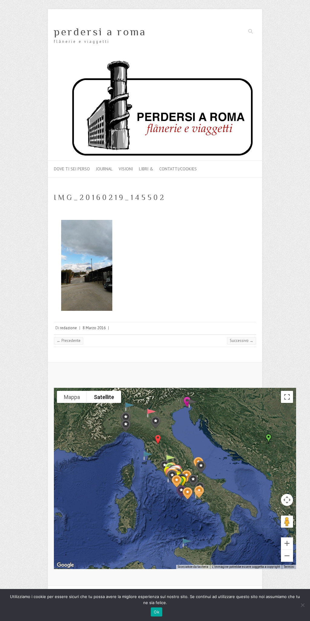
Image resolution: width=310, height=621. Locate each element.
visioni (126, 169)
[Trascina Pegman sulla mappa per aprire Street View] (287, 522)
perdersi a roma (100, 32)
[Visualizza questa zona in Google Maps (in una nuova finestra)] (65, 565)
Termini (289, 566)
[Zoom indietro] (287, 556)
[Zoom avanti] (287, 543)
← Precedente (69, 340)
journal (104, 169)
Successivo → (241, 340)
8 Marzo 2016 (94, 327)
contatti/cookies (178, 169)
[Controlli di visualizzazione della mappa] (287, 500)
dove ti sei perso (72, 169)
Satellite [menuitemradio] (104, 397)
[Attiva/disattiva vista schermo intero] (287, 397)
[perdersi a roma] (155, 62)
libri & (146, 169)
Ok (156, 612)
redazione (68, 327)
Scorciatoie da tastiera (193, 566)
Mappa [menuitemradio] (72, 397)
